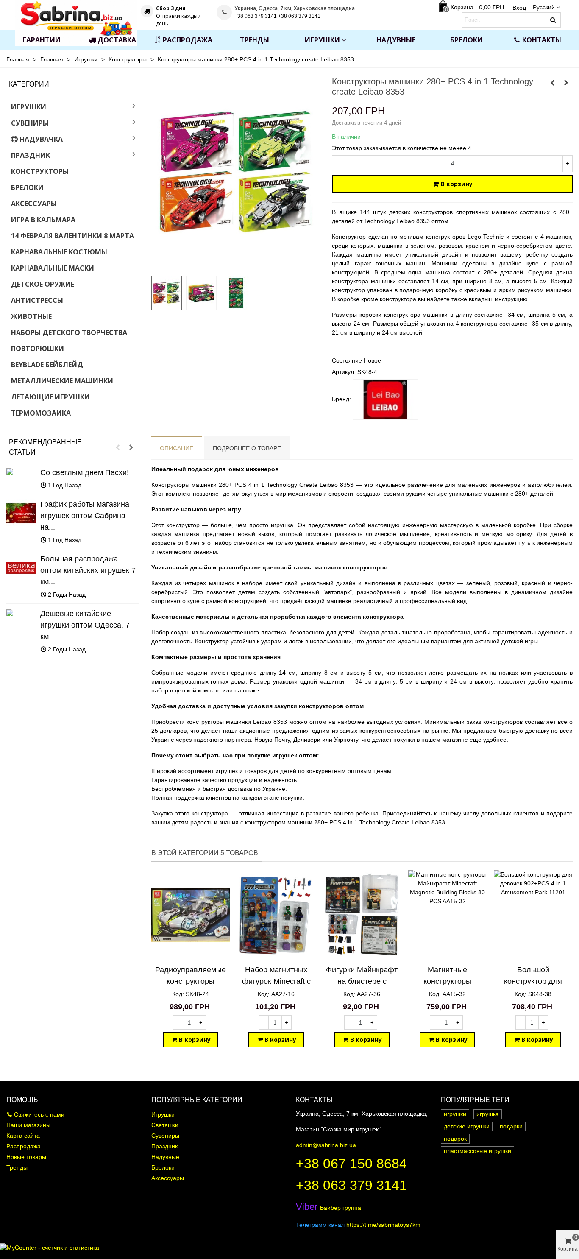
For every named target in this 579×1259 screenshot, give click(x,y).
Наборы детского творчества (69, 332)
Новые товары (26, 1156)
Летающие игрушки (50, 397)
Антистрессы (37, 300)
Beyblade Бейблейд (47, 364)
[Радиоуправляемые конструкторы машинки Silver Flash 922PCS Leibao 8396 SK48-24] (190, 915)
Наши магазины (28, 1125)
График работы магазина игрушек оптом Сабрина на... (84, 515)
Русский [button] (544, 7)
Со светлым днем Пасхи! (84, 472)
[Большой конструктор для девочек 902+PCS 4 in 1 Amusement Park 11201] (533, 915)
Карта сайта (23, 1135)
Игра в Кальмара (43, 219)
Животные (31, 316)
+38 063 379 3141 (351, 1185)
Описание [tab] (176, 448)
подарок (455, 1138)
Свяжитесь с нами (39, 1114)
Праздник (30, 155)
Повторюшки (37, 348)
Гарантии (41, 40)
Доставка (116, 40)
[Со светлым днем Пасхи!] (21, 471)
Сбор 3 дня (171, 8)
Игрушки (322, 40)
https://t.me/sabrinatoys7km (383, 1224)
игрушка (487, 1114)
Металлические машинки (62, 380)
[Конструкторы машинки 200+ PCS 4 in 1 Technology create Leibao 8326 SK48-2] (552, 82)
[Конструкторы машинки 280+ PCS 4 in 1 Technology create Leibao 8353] (235, 264)
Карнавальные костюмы (59, 252)
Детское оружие (42, 284)
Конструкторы (40, 171)
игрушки (455, 1114)
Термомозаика (41, 413)
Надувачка (41, 139)
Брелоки (466, 40)
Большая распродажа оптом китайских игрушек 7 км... (88, 570)
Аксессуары (34, 203)
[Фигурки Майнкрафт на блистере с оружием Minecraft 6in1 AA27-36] (362, 915)
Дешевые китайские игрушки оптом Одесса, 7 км (85, 625)
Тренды (254, 40)
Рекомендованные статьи (45, 447)
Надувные (395, 40)
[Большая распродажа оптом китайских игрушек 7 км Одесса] (21, 568)
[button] (117, 447)
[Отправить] (553, 20)
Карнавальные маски (52, 268)
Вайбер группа (328, 1207)
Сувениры (30, 123)
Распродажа (187, 40)
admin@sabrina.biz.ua (326, 1145)
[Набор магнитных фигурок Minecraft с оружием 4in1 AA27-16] (276, 915)
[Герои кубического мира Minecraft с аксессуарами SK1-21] (566, 82)
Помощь (22, 1099)
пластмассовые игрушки (477, 1150)
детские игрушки (467, 1126)
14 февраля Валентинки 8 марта (72, 235)
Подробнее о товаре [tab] (247, 448)
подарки (511, 1126)
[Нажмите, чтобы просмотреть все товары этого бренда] (385, 399)
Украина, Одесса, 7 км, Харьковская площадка (294, 8)
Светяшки (164, 1125)
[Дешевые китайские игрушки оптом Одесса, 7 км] (21, 612)
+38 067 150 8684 (351, 1163)
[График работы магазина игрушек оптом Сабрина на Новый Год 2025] (21, 513)
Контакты (541, 40)
